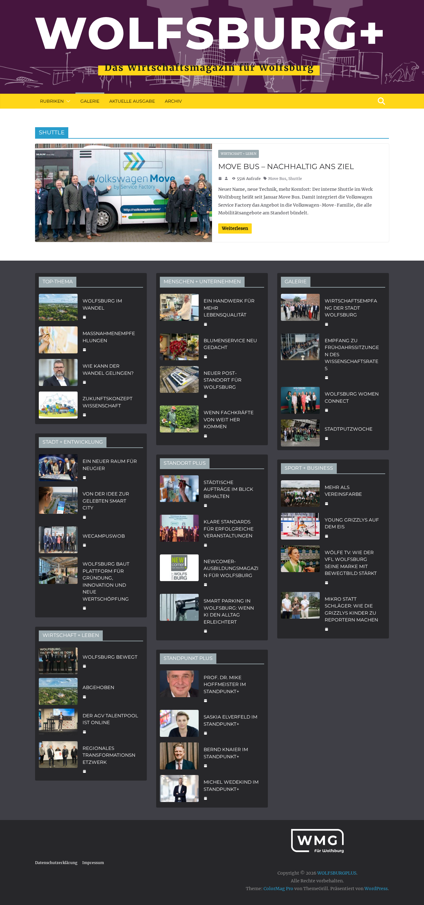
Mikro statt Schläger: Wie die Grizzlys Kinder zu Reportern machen (351, 609)
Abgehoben (98, 687)
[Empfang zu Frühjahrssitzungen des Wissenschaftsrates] (300, 358)
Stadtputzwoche (348, 429)
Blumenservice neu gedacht (230, 344)
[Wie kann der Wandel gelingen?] (58, 373)
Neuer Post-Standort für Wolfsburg (222, 380)
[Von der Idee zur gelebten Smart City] (58, 505)
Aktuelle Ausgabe (132, 101)
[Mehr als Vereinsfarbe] (300, 494)
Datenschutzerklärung (56, 862)
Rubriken (52, 101)
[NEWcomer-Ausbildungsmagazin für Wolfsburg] (179, 572)
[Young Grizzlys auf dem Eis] (300, 527)
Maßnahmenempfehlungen (109, 336)
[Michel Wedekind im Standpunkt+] (179, 789)
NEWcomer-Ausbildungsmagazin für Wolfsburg (231, 568)
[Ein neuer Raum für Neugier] (58, 468)
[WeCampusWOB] (58, 539)
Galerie (89, 101)
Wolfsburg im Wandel (102, 304)
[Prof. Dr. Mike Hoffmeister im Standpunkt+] (179, 688)
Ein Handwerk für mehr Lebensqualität (229, 308)
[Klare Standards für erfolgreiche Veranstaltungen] (179, 533)
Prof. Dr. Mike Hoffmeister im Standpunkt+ (225, 684)
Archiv (173, 101)
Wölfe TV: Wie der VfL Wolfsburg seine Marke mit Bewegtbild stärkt (351, 562)
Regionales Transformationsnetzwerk (109, 755)
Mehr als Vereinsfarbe (343, 490)
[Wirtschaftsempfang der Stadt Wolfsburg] (300, 312)
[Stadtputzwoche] (300, 432)
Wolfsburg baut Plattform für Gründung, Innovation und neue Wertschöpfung (106, 581)
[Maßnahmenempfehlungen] (58, 340)
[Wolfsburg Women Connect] (300, 401)
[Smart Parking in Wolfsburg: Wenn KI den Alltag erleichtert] (179, 615)
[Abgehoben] (58, 691)
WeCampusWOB (104, 536)
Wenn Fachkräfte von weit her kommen (229, 419)
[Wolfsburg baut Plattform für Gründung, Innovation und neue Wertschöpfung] (58, 585)
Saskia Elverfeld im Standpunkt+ (230, 720)
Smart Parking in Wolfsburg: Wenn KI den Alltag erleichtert (229, 611)
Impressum (93, 862)
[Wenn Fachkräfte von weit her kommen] (179, 423)
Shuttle (295, 178)
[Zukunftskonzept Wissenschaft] (58, 406)
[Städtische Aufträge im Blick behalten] (179, 493)
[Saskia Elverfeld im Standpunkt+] (179, 724)
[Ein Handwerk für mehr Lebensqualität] (179, 312)
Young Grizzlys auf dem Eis (352, 523)
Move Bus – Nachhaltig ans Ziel (286, 166)
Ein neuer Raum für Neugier (110, 464)
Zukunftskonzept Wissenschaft (108, 402)
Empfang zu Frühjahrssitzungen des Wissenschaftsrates (352, 354)
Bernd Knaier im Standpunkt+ (226, 752)
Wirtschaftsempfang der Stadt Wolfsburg (351, 308)
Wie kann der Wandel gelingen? (108, 369)
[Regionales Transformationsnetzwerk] (58, 759)
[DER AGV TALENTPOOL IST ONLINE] (58, 723)
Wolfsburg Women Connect (352, 397)
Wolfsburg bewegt (110, 657)
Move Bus (277, 178)
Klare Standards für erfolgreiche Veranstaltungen (229, 529)
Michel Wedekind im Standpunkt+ (231, 785)
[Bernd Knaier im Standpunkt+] (179, 756)
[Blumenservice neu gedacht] (179, 348)
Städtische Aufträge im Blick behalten (228, 489)
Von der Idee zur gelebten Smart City (106, 501)
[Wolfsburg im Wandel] (58, 308)
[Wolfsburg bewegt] (58, 660)
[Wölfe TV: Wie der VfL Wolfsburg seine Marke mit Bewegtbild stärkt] (300, 566)
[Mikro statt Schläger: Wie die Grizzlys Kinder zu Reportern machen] (300, 613)
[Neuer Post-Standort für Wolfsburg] (179, 384)
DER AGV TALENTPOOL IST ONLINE (110, 719)
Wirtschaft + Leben (238, 154)
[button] (67, 101)
